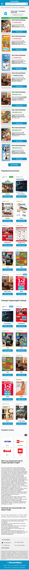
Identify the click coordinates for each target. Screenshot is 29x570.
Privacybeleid (22, 565)
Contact (5, 565)
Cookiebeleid (16, 565)
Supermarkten (7, 7)
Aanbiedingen (7, 542)
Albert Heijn (15, 7)
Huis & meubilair (21, 545)
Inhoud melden (7, 567)
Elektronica (7, 545)
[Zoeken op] (26, 4)
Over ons (10, 565)
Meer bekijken (14, 164)
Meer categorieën (5, 547)
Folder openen (19, 31)
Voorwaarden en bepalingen (18, 567)
